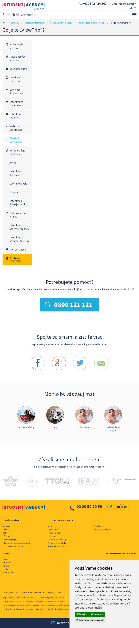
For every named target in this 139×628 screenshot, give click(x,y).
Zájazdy (6, 536)
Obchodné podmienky (27, 597)
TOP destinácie (17, 249)
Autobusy (7, 526)
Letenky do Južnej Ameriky (18, 202)
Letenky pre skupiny (16, 115)
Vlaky (5, 533)
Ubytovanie (53, 529)
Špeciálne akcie (18, 68)
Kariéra (122, 3)
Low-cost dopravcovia (16, 91)
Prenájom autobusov (57, 546)
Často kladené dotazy (61, 22)
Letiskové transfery (15, 79)
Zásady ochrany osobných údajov (18, 601)
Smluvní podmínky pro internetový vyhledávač (23, 609)
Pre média (7, 562)
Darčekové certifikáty (57, 539)
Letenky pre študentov (16, 103)
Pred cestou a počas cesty (91, 22)
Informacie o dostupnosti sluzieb (16, 543)
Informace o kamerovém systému (56, 605)
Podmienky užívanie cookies (51, 597)
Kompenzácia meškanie (17, 152)
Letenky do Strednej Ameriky (19, 239)
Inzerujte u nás (9, 572)
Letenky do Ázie (18, 183)
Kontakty (131, 3)
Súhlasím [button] (81, 614)
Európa (13, 192)
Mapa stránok (8, 597)
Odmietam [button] (97, 614)
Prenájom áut (54, 533)
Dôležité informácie (34, 22)
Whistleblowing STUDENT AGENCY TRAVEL (21, 605)
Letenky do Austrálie (15, 173)
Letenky (15, 22)
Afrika (12, 162)
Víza (50, 526)
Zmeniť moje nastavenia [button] (90, 620)
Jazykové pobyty (10, 539)
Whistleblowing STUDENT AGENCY (50, 601)
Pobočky (6, 559)
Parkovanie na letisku (17, 214)
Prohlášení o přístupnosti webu (60, 609)
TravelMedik (98, 526)
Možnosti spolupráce (15, 128)
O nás (114, 3)
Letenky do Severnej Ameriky (19, 227)
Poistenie (52, 536)
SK (131, 7)
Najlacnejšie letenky (16, 46)
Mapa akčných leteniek (17, 58)
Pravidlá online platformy (13, 546)
